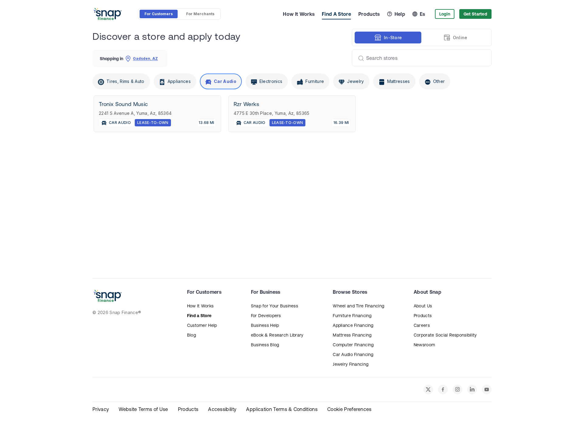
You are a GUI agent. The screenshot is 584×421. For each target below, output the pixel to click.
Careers (422, 325)
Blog (191, 335)
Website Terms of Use (143, 409)
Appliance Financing (353, 325)
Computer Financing (353, 344)
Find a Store (199, 315)
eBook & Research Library (277, 335)
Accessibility (222, 409)
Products (369, 14)
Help (400, 14)
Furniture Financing (352, 315)
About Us (423, 305)
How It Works (299, 14)
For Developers (266, 315)
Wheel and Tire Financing (358, 305)
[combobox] (419, 57)
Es (422, 14)
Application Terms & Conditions (282, 409)
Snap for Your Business (274, 305)
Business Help (265, 325)
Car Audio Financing (353, 354)
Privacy (100, 409)
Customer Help (202, 325)
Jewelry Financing (350, 364)
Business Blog (265, 344)
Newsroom (424, 344)
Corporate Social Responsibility (445, 335)
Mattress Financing (352, 335)
